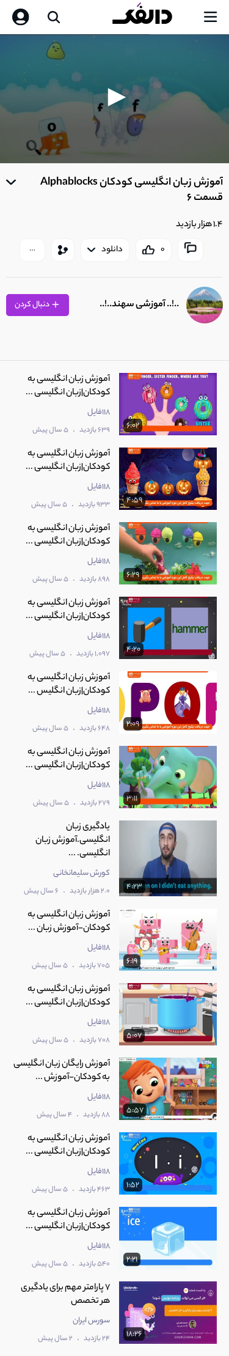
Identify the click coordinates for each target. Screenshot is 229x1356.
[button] (114, 97)
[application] (114, 98)
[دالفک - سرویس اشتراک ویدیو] (152, 17)
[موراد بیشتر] (32, 250)
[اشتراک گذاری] (63, 250)
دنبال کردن (33, 304)
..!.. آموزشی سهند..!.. (139, 305)
